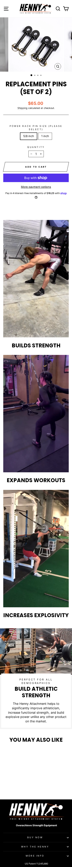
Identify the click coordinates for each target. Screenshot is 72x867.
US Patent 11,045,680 (36, 863)
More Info (35, 855)
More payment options (36, 187)
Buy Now (35, 837)
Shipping (22, 108)
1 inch (45, 136)
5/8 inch (28, 136)
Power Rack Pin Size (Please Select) (36, 128)
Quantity (36, 147)
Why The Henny (35, 846)
